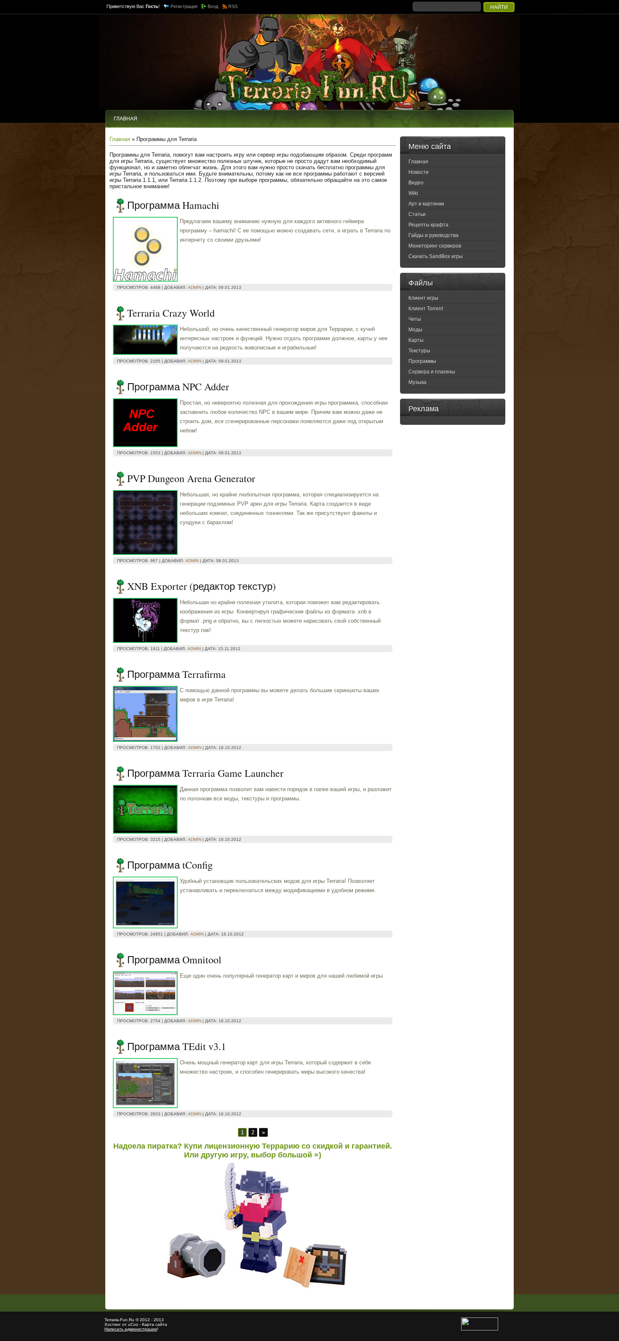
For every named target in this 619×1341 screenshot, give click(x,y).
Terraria (111, 1319)
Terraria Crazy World (171, 313)
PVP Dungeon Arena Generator (191, 478)
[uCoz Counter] (479, 1329)
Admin (194, 287)
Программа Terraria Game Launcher (205, 773)
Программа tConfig (170, 865)
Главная (119, 139)
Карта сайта (154, 1324)
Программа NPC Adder (178, 386)
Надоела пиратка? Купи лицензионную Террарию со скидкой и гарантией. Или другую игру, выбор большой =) (252, 1150)
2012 (145, 1319)
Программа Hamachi (173, 205)
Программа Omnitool (174, 959)
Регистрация (184, 6)
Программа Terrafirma (176, 674)
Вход (213, 6)
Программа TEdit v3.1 (176, 1046)
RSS (232, 6)
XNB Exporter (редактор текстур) (201, 586)
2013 (159, 1319)
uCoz (133, 1324)
